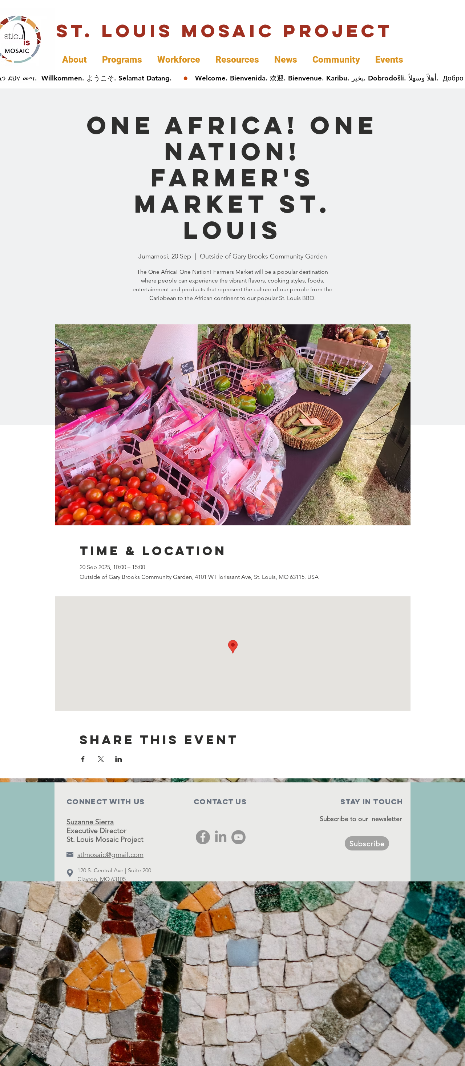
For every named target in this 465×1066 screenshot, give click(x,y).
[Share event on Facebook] (83, 759)
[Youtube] (238, 837)
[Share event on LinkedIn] (118, 759)
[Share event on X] (100, 759)
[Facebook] (203, 837)
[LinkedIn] (221, 837)
